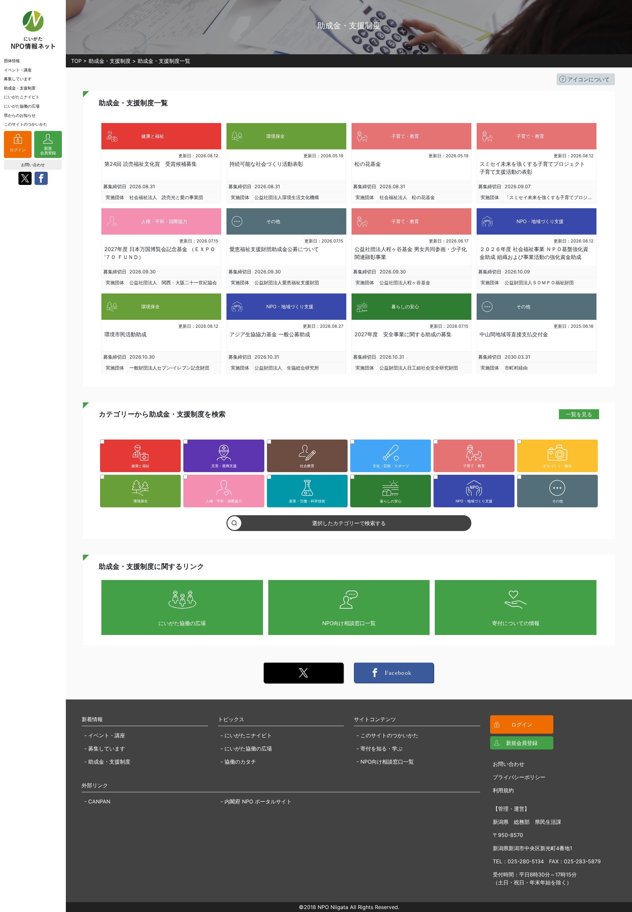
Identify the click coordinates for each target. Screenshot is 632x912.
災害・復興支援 (224, 466)
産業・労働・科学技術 (307, 501)
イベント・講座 (18, 69)
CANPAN (99, 801)
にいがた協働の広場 (22, 106)
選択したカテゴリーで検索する (349, 523)
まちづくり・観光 (557, 466)
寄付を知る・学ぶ (381, 748)
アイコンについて (588, 79)
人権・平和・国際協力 (224, 501)
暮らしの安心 (391, 501)
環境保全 (140, 501)
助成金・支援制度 (20, 88)
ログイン (18, 149)
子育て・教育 (474, 466)
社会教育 (307, 466)
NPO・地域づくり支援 (474, 501)
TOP (76, 61)
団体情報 (12, 60)
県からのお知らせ (20, 115)
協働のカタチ (240, 761)
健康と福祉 (140, 466)
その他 (557, 501)
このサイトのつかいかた (25, 124)
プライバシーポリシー (519, 777)
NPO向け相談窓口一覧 (349, 623)
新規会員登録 (48, 150)
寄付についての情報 (516, 623)
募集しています (18, 78)
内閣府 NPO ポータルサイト (258, 801)
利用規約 (503, 790)
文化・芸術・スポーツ (391, 466)
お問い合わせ (33, 164)
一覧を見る (579, 414)
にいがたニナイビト (22, 96)
